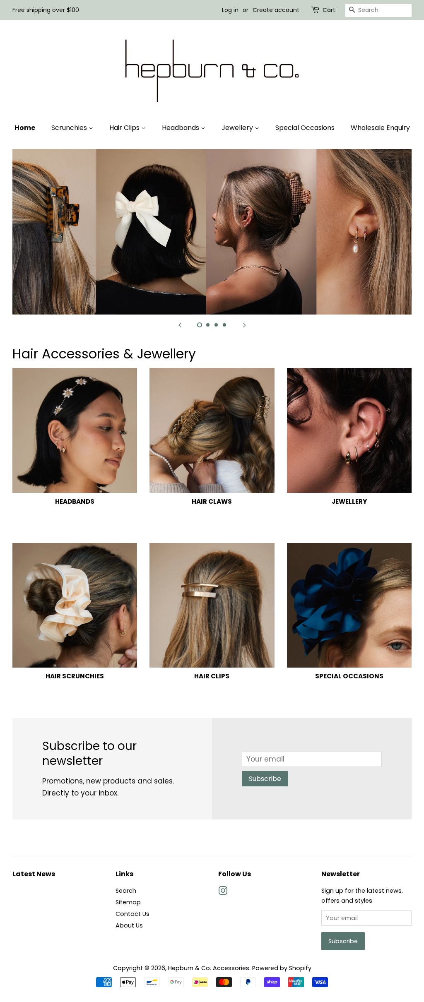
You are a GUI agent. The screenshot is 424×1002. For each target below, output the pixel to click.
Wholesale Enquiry (380, 127)
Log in (230, 10)
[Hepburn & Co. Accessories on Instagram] (222, 892)
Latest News (33, 874)
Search (126, 891)
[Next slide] (244, 325)
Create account (276, 10)
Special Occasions (305, 127)
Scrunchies (70, 127)
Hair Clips (125, 127)
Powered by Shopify (281, 968)
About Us (129, 925)
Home (24, 127)
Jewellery (238, 127)
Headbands (181, 127)
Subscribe (265, 778)
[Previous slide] (180, 325)
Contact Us (132, 914)
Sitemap (128, 902)
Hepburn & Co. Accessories (208, 968)
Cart (329, 10)
